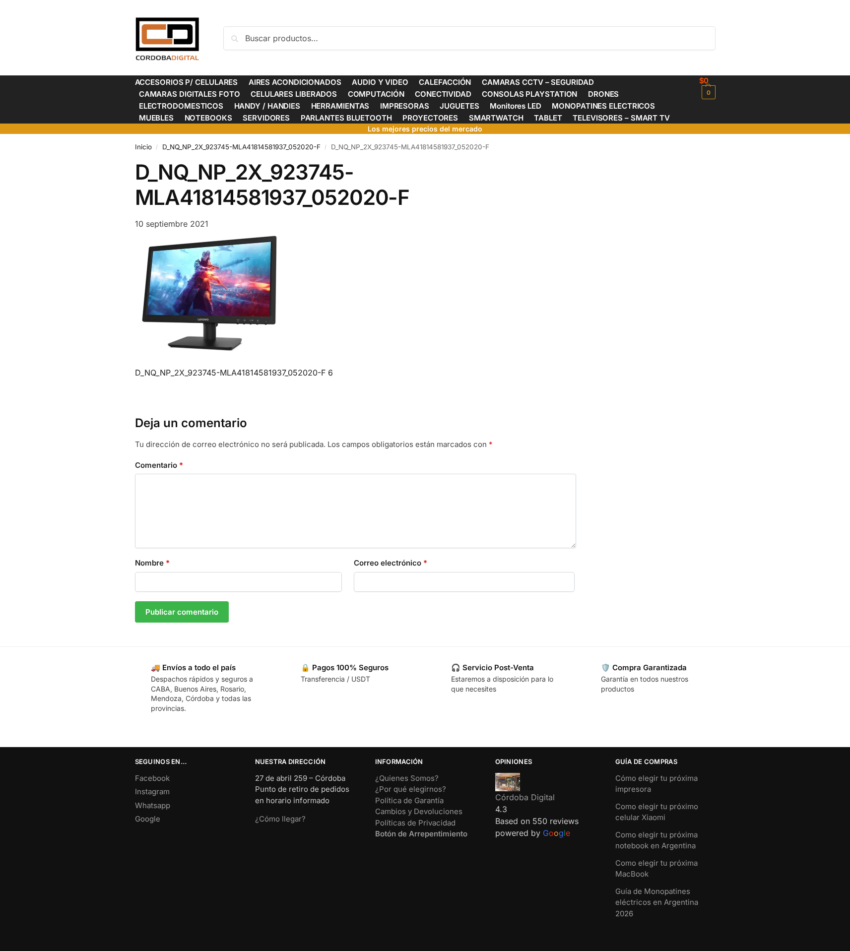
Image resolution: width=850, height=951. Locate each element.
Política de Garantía (409, 800)
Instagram (152, 791)
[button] (707, 87)
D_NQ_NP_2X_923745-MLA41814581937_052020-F (241, 147)
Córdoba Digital (525, 797)
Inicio (143, 147)
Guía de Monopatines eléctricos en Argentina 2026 (656, 902)
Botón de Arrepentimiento (421, 833)
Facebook (152, 778)
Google (147, 819)
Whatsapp (152, 805)
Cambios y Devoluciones (418, 811)
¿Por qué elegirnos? (410, 789)
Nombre (152, 563)
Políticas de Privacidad (415, 822)
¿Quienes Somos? (407, 778)
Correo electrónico (390, 563)
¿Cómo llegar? (280, 819)
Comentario (159, 465)
